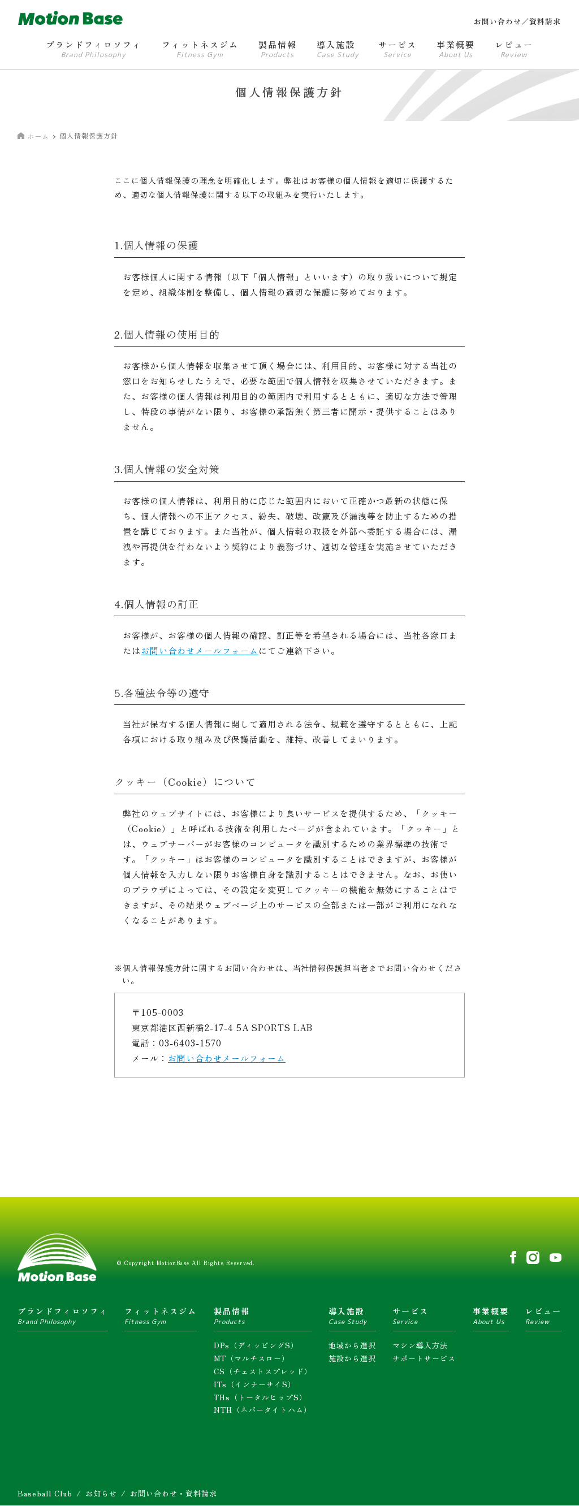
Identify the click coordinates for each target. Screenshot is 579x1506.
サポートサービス (424, 1358)
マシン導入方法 (420, 1345)
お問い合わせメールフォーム (199, 650)
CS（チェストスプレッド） (263, 1371)
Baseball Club (45, 1493)
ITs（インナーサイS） (255, 1384)
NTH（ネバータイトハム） (263, 1409)
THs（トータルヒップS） (260, 1397)
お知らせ (101, 1493)
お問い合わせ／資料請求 (517, 21)
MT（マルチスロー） (252, 1358)
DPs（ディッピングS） (256, 1345)
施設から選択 (352, 1358)
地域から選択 (352, 1345)
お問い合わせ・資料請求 (173, 1493)
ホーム (38, 136)
